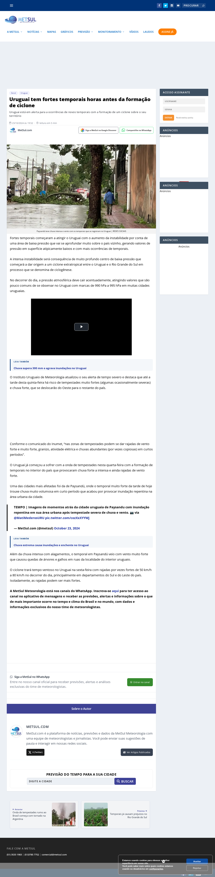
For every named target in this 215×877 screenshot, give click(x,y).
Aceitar (197, 861)
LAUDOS (148, 32)
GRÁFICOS (67, 32)
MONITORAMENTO (109, 32)
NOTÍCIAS (33, 32)
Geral (13, 93)
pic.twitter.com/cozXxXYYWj (67, 518)
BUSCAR (127, 781)
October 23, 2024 (67, 528)
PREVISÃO (84, 32)
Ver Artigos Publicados (138, 752)
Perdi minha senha (184, 117)
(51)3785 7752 (32, 854)
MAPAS (51, 32)
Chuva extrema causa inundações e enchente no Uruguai (51, 545)
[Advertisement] (107, 65)
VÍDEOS (134, 32)
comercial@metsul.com (54, 854)
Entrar (168, 117)
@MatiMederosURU (29, 518)
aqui (115, 591)
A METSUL (13, 32)
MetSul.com (25, 130)
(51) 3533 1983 (14, 854)
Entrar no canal (141, 682)
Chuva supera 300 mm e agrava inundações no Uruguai (50, 368)
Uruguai (24, 93)
